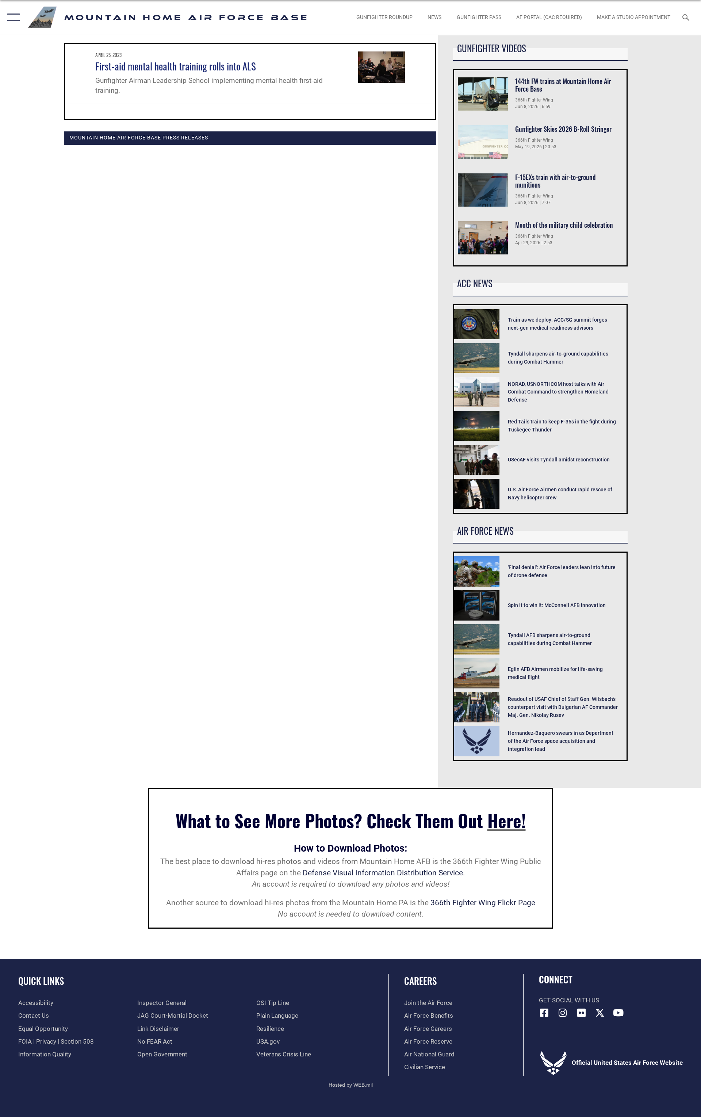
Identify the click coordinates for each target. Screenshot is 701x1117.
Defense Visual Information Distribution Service (383, 872)
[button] (12, 17)
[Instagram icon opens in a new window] (562, 1012)
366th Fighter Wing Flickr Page (482, 902)
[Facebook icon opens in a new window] (544, 1012)
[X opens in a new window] (599, 1012)
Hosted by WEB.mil (351, 1085)
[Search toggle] (686, 17)
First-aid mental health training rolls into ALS (175, 66)
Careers (420, 980)
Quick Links (41, 980)
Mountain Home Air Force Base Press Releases (138, 138)
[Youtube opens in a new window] (618, 1012)
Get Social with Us (569, 1000)
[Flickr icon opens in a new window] (581, 1012)
